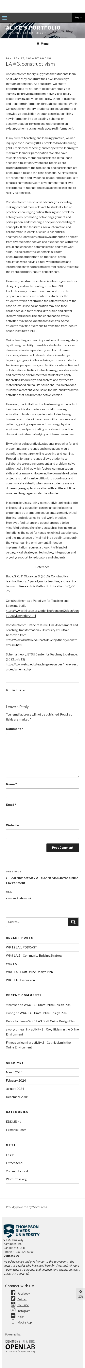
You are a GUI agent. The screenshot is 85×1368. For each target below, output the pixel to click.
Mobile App (24, 1322)
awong (45, 58)
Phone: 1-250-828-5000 (19, 1252)
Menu (45, 43)
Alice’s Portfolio (33, 28)
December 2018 (17, 1097)
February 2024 (16, 1080)
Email (11, 805)
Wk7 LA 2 (12, 964)
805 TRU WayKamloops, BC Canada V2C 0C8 (14, 1244)
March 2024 (14, 1072)
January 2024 (15, 1089)
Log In (78, 17)
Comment (14, 729)
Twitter (21, 1299)
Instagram (23, 1311)
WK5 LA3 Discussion (20, 980)
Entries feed (14, 1163)
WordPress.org (16, 1179)
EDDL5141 (19, 690)
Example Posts (16, 1130)
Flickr (20, 1317)
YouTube (23, 1305)
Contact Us (11, 1255)
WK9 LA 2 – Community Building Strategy (34, 955)
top (80, 1296)
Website (12, 825)
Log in (10, 1155)
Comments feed (17, 1171)
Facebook (23, 1293)
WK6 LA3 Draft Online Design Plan (29, 972)
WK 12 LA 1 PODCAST (21, 947)
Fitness (11, 1042)
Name (11, 784)
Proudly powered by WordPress (26, 1207)
